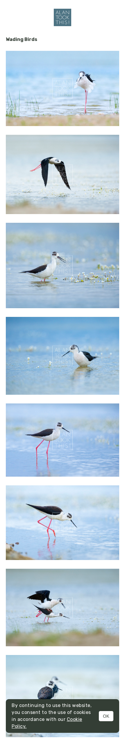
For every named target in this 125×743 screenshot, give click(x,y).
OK (106, 716)
